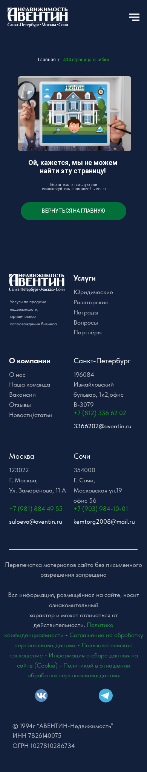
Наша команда (29, 384)
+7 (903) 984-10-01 (101, 508)
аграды (88, 312)
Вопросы (86, 322)
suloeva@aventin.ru (35, 521)
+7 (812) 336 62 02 (100, 413)
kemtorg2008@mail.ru (104, 521)
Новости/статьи (30, 414)
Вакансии (22, 394)
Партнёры (88, 332)
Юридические (93, 292)
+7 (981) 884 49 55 (36, 508)
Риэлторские (91, 302)
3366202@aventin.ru (103, 426)
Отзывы (20, 404)
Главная (47, 59)
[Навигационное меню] (134, 17)
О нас (17, 374)
